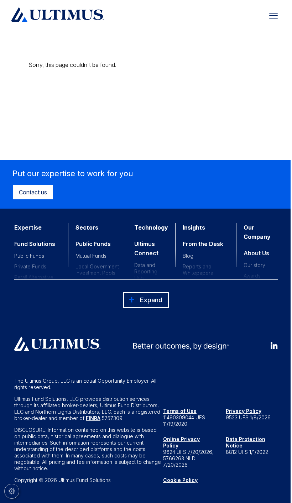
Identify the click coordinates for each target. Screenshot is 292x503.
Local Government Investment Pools (97, 269)
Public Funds (29, 256)
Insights (194, 227)
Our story (254, 265)
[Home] (57, 14)
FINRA (93, 418)
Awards (252, 276)
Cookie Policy (180, 480)
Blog (188, 256)
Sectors (86, 227)
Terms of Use (180, 411)
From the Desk (203, 243)
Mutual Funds (90, 256)
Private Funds (30, 266)
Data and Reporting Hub (145, 271)
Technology (151, 227)
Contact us (33, 192)
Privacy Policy (243, 411)
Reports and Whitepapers (198, 269)
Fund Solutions (34, 243)
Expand (151, 300)
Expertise (28, 227)
